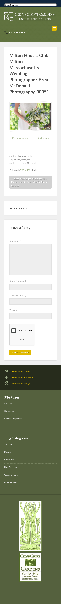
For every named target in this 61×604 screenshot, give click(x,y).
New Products (10, 467)
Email (17, 295)
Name (18, 281)
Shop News (9, 444)
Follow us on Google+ (22, 383)
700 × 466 (25, 170)
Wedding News (11, 475)
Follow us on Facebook (22, 377)
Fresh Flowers (10, 482)
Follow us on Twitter (21, 371)
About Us (8, 403)
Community (9, 459)
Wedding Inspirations (13, 419)
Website (13, 310)
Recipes (8, 452)
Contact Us (9, 411)
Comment (14, 241)
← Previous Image (18, 138)
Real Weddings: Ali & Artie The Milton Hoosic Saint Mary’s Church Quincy (29, 182)
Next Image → (44, 138)
